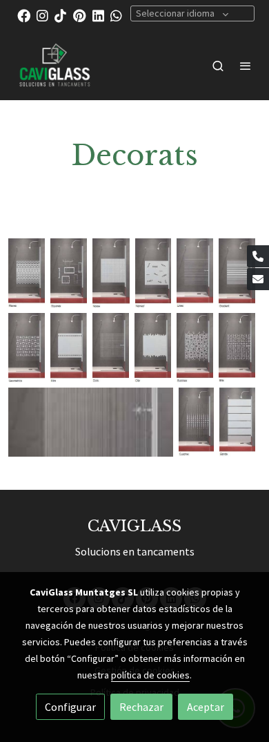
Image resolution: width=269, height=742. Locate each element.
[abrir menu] (245, 65)
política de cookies (150, 675)
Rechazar (141, 707)
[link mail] (258, 279)
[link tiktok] (60, 14)
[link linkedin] (98, 14)
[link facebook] (23, 14)
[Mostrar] (26, 272)
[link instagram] (42, 14)
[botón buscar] (218, 65)
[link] (55, 65)
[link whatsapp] (116, 14)
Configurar (70, 707)
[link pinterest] (79, 14)
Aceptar (205, 707)
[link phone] (258, 256)
